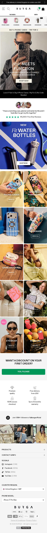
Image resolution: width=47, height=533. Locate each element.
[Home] (23, 9)
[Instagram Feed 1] (23, 433)
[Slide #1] (26, 85)
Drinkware (38, 25)
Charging (16, 25)
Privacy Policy (31, 520)
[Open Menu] (3, 9)
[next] (44, 2)
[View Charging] (16, 20)
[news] (38, 9)
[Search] (8, 9)
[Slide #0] (20, 85)
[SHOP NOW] (23, 59)
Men (36, 14)
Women (12, 14)
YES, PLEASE (24, 372)
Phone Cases (5, 25)
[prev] (2, 2)
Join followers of (26, 417)
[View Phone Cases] (5, 20)
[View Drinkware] (38, 20)
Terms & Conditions (18, 520)
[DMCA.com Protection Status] (23, 528)
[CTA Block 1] (23, 145)
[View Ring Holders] (27, 20)
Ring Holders (27, 25)
